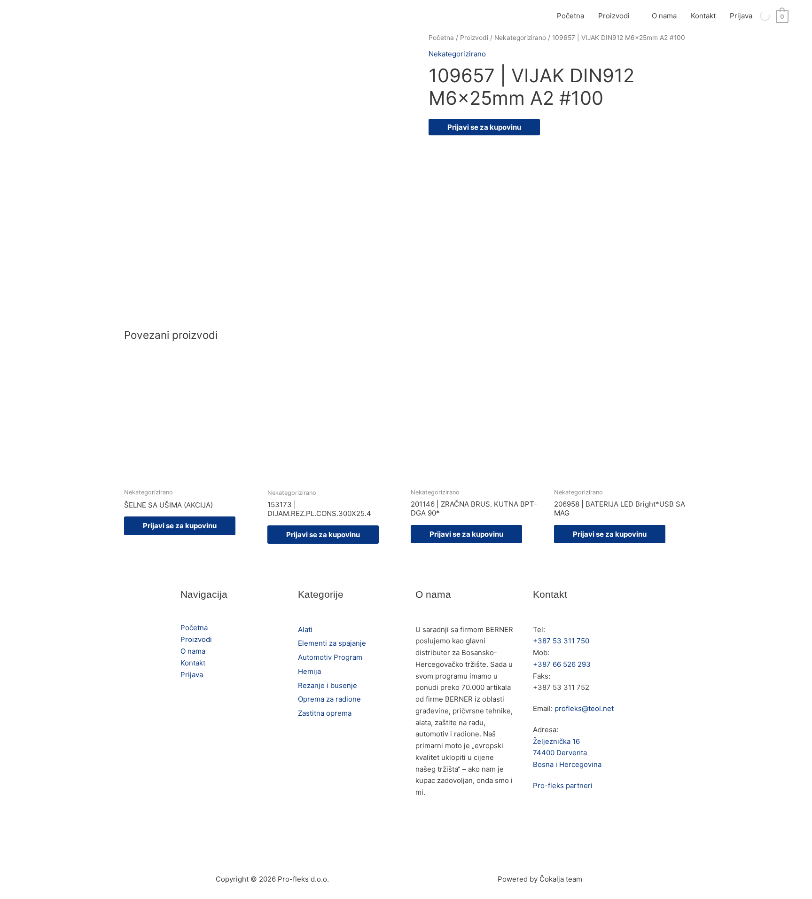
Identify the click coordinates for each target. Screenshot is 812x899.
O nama (664, 15)
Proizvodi (614, 15)
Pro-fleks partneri (563, 785)
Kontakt (703, 15)
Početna (570, 15)
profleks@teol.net (584, 708)
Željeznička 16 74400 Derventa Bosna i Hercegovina (567, 753)
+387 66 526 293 (562, 664)
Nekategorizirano (520, 37)
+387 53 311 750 (561, 640)
